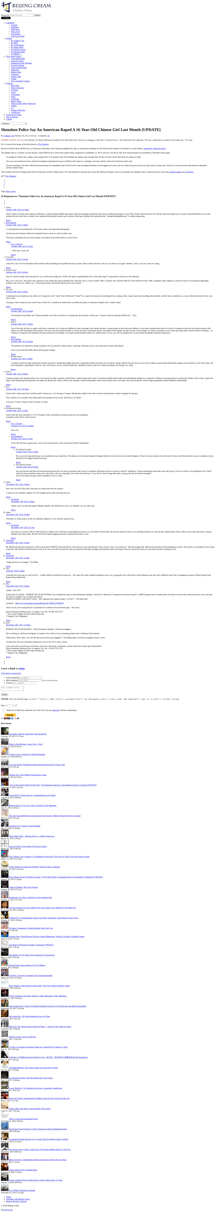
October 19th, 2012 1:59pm (17, 225)
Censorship (15, 94)
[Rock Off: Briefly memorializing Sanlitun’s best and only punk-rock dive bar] (5, 1098)
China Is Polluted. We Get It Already (23, 887)
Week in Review (17, 88)
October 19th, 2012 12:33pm (17, 210)
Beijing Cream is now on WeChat (22, 1037)
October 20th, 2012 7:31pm (17, 411)
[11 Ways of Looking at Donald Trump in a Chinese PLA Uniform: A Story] (5, 1047)
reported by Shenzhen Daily (155, 148)
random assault (175, 172)
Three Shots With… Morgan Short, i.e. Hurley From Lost (31, 836)
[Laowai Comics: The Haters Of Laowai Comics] (5, 846)
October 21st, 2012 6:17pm (22, 439)
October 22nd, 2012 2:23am (27, 452)
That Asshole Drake (19, 68)
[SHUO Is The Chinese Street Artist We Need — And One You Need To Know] (5, 1027)
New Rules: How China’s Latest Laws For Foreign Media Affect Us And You (39, 1149)
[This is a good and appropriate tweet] (5, 1119)
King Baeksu (11, 223)
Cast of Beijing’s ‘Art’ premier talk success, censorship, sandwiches (35, 1088)
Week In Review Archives (16, 1201)
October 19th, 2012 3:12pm (22, 246)
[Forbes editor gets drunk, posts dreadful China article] (5, 1109)
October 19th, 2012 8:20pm (22, 341)
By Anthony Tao (17, 41)
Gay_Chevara (16, 244)
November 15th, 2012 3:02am (18, 484)
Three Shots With (18, 59)
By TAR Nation (17, 45)
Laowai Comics (17, 61)
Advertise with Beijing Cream (18, 1199)
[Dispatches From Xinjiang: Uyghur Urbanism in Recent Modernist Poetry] (5, 1129)
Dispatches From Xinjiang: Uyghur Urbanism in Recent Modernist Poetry (38, 1129)
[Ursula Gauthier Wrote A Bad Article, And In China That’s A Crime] (5, 1180)
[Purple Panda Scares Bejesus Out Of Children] (5, 965)
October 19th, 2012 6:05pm (17, 272)
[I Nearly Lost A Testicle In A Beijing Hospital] (5, 754)
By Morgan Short (18, 52)
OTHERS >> (16, 54)
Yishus (13, 79)
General (14, 25)
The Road (15, 99)
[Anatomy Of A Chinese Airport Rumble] (5, 826)
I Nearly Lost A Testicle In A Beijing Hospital (27, 754)
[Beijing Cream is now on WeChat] (5, 1037)
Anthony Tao (9, 136)
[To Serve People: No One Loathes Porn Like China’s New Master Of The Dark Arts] (5, 908)
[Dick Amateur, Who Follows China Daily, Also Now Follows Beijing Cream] (5, 986)
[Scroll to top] (7, 1210)
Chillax (14, 106)
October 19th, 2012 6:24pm (22, 311)
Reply (8, 220)
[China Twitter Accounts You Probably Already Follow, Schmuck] (5, 867)
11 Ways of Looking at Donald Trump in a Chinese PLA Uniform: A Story (38, 1047)
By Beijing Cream (18, 50)
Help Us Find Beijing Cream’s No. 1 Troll (25, 744)
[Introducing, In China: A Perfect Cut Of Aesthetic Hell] (5, 897)
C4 (12, 108)
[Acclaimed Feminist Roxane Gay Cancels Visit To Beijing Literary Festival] (5, 1139)
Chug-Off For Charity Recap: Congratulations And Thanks (32, 795)
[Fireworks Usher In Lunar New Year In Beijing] (5, 734)
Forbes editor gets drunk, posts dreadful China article (30, 1109)
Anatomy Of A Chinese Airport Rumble (24, 826)
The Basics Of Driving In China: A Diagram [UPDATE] (31, 945)
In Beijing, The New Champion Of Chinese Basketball (30, 975)
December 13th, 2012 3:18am (22, 502)
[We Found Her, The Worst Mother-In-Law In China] (5, 1016)
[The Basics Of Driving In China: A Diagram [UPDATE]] (5, 945)
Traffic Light (16, 77)
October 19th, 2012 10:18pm (17, 389)
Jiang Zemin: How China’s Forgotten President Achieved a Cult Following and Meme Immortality (47, 1006)
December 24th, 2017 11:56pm (18, 625)
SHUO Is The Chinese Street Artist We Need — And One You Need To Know (40, 1027)
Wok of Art (15, 32)
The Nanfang (43, 144)
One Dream (15, 34)
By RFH (14, 43)
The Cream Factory (13, 56)
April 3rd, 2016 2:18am (15, 571)
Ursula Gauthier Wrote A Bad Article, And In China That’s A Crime (35, 1180)
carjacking (189, 172)
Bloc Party (15, 85)
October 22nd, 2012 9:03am (27, 467)
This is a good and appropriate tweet (23, 1119)
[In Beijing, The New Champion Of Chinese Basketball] (5, 975)
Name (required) (12, 678)
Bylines (9, 38)
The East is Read (17, 36)
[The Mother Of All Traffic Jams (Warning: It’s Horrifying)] (5, 955)
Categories (10, 23)
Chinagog (15, 74)
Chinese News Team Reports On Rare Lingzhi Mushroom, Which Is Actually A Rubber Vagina (46, 936)
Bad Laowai (11, 191)
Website (9, 683)
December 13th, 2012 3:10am (18, 543)
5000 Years (15, 29)
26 (48, 136)
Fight (13, 97)
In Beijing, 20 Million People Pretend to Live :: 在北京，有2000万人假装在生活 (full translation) (48, 1057)
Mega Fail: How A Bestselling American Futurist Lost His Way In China (37, 1160)
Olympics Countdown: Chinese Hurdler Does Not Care (31, 928)
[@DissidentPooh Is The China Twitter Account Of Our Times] (5, 1068)
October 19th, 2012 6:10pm (17, 292)
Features (9, 83)
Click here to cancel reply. (11, 673)
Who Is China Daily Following (23, 103)
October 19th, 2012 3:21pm (17, 259)
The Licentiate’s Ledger (20, 81)
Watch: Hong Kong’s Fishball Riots (23, 1170)
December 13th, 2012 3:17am (22, 527)
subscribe (56, 710)
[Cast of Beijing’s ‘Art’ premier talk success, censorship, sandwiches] (5, 1088)
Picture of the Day (18, 110)
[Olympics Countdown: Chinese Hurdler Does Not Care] (5, 928)
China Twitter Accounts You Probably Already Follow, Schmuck (34, 867)
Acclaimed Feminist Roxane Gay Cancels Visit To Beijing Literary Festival (38, 1139)
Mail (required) (12, 680)
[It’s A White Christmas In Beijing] (5, 1190)
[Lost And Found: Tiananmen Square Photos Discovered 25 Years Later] (5, 765)
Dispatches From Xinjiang (21, 63)
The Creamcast (12, 117)
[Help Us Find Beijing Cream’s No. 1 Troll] (5, 744)
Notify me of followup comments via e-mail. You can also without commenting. (41, 710)
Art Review (15, 112)
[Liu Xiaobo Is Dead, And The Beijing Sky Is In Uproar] (5, 1078)
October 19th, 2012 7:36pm (22, 324)
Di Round (15, 499)
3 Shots (9, 119)
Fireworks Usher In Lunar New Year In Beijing (27, 734)
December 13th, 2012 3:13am (18, 558)
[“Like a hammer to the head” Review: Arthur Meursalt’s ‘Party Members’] (5, 996)
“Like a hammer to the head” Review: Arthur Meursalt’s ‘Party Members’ (38, 996)
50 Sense (14, 90)
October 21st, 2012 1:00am (21, 359)
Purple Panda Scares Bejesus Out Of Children (27, 965)
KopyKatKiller (17, 309)
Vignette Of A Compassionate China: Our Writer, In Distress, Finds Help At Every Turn (43, 918)
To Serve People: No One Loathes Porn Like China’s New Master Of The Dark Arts (42, 908)
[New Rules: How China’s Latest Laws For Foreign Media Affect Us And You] (5, 1149)
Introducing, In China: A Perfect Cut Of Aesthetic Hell (30, 897)
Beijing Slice (16, 72)
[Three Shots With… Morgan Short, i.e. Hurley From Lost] (5, 836)
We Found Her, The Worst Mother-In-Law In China (29, 1016)
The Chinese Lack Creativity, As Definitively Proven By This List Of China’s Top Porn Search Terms (49, 857)
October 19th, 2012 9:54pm (17, 374)
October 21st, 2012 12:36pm (22, 426)
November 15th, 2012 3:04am (18, 514)
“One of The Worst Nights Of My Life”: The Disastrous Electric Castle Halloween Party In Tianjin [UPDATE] (53, 785)
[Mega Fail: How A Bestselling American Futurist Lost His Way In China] (5, 1160)
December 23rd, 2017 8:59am (18, 586)
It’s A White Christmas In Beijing (22, 1190)
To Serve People (17, 65)
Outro (13, 92)
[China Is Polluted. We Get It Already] (5, 887)
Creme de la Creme (13, 115)
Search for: (5, 15)
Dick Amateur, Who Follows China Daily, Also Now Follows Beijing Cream (39, 986)
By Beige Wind (17, 47)
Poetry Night (16, 101)
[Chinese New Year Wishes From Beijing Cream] (5, 775)
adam (22, 668)
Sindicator (15, 70)
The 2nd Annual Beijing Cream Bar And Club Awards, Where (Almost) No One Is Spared (44, 816)
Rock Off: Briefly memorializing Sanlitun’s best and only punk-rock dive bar (39, 1098)
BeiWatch (15, 27)
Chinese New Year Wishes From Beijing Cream (28, 775)
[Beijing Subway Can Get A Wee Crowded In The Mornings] (5, 805)
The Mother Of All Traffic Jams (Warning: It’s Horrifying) (32, 955)
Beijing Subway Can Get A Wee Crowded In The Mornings (32, 805)
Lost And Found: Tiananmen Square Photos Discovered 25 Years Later (37, 765)
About (8, 1197)
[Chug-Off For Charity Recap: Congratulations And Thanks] (5, 795)
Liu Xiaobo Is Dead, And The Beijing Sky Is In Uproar (31, 1078)
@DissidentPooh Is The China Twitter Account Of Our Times (33, 1068)
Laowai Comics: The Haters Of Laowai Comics (28, 846)
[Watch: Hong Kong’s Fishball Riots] (5, 1170)
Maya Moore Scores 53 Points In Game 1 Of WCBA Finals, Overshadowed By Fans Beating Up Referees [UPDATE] (56, 877)
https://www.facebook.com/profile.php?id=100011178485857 (39, 603)
